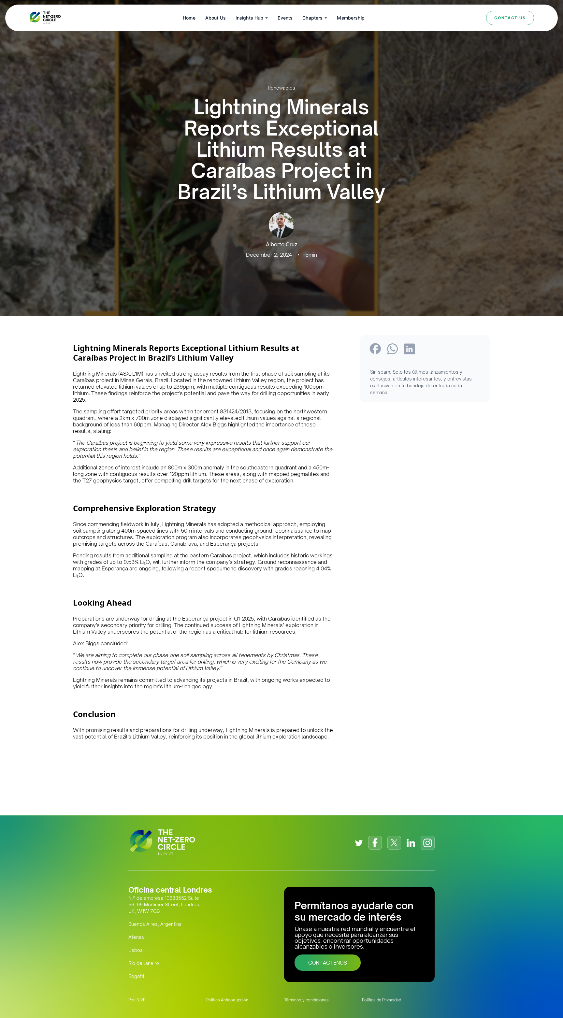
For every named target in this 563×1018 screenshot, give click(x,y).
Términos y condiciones (306, 999)
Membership (350, 18)
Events (285, 18)
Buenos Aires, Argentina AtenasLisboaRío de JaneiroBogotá (154, 950)
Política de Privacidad (381, 999)
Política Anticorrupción (227, 999)
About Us (215, 18)
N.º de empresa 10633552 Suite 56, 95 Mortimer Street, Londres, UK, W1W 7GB (164, 904)
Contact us (510, 17)
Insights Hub (250, 18)
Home (189, 18)
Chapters (312, 18)
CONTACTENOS (327, 962)
